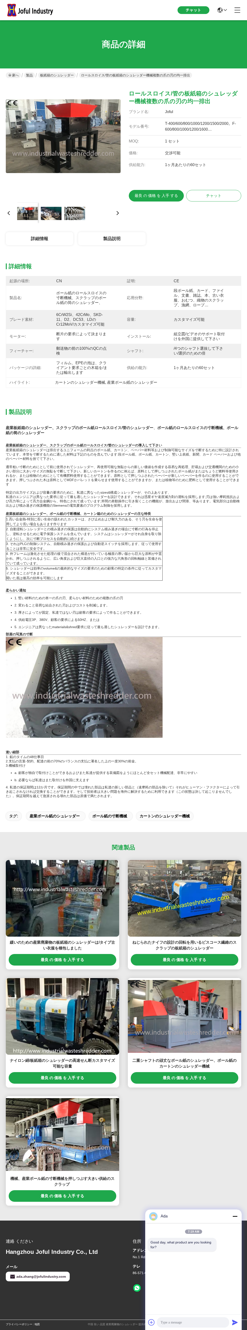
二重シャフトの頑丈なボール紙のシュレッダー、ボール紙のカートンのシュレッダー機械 (184, 1063)
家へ (15, 75)
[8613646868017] (137, 1288)
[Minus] (235, 1216)
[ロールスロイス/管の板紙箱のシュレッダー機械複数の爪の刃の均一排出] (63, 141)
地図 (37, 1324)
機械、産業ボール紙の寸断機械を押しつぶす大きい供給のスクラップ (62, 1181)
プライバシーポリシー (19, 1324)
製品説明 (112, 238)
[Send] (235, 1322)
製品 (29, 75)
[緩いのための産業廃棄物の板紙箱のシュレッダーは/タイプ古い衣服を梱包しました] (62, 898)
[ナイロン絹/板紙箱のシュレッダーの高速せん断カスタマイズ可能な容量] (62, 1016)
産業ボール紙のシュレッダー (55, 816)
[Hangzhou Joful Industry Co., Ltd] (32, 10)
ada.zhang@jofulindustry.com (41, 1276)
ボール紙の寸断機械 (109, 816)
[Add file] (151, 1322)
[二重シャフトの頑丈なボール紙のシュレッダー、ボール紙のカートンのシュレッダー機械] (184, 1016)
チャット (193, 10)
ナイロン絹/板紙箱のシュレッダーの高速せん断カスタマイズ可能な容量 (62, 1063)
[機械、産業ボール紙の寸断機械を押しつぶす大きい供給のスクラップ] (62, 1134)
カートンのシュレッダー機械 (165, 816)
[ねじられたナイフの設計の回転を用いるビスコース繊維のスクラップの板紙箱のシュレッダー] (184, 898)
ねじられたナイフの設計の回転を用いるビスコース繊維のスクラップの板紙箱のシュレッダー (184, 945)
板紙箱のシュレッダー (57, 75)
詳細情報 (39, 238)
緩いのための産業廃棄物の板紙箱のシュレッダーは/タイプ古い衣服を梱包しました (62, 945)
